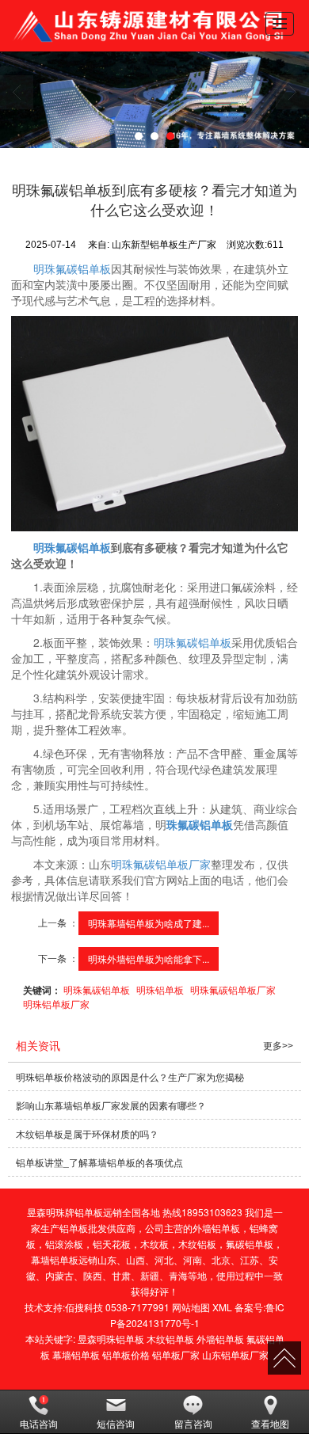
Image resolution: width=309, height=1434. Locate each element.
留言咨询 (193, 1423)
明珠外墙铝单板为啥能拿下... (148, 958)
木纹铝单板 (170, 1338)
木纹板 (154, 1243)
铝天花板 (112, 1243)
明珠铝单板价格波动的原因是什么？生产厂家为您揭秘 (130, 1076)
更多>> (278, 1046)
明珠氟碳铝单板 (72, 268)
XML (222, 1307)
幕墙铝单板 (54, 1259)
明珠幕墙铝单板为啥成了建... (148, 923)
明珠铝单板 (160, 989)
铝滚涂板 (64, 1243)
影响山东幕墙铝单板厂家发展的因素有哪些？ (111, 1105)
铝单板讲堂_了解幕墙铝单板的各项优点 (99, 1162)
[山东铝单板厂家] (154, 99)
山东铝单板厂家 (235, 1354)
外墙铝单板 (216, 1227)
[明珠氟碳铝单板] (155, 423)
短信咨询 (116, 1423)
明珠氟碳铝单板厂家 (161, 864)
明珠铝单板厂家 (56, 1003)
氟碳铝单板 (249, 1243)
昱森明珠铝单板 (111, 1338)
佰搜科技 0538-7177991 (117, 1307)
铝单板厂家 (176, 1354)
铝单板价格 (126, 1354)
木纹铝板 (197, 1243)
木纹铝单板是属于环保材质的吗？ (87, 1133)
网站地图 (191, 1307)
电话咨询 (39, 1423)
